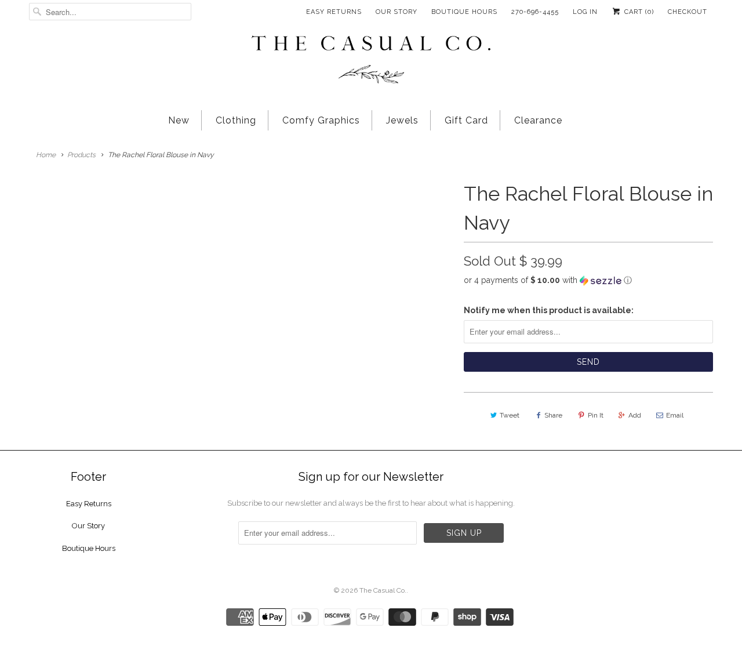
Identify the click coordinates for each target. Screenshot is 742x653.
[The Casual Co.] (371, 61)
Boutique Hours (464, 12)
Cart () (638, 12)
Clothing (236, 120)
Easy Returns (334, 12)
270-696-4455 (535, 12)
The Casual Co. (382, 590)
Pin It (595, 415)
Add (634, 415)
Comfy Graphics (321, 120)
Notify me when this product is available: (549, 310)
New (179, 120)
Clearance (538, 120)
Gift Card (466, 120)
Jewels (402, 120)
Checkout (687, 12)
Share (553, 415)
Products (81, 155)
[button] (588, 280)
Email (674, 415)
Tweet (509, 415)
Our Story (396, 12)
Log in (585, 12)
